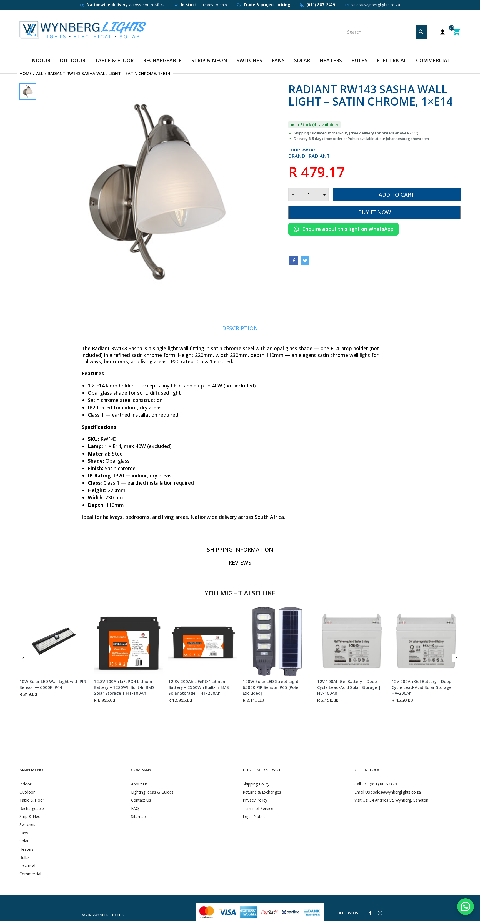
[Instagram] (380, 912)
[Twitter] (305, 260)
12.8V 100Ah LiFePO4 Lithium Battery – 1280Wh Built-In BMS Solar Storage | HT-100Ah (124, 687)
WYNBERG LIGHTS (109, 914)
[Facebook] (293, 260)
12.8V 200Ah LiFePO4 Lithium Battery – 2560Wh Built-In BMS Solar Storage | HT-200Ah (198, 687)
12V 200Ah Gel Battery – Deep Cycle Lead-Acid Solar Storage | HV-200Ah (423, 687)
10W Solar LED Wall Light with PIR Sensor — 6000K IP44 (52, 684)
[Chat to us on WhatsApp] (465, 906)
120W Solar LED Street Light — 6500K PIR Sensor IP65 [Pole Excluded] (273, 687)
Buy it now (374, 212)
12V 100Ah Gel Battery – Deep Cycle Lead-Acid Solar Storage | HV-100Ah (349, 687)
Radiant (319, 156)
